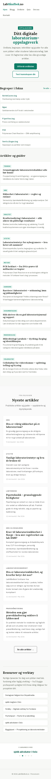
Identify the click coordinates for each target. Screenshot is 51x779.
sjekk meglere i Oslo (13, 702)
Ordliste (20, 9)
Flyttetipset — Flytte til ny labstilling (20, 716)
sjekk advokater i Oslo (14, 722)
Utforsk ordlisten (25, 66)
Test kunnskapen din (25, 74)
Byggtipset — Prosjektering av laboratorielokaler (25, 729)
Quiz (29, 9)
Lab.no (13, 4)
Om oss (36, 9)
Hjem (5, 9)
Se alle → (47, 88)
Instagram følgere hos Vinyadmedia (19, 695)
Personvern (35, 774)
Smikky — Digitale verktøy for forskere (20, 709)
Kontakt (6, 15)
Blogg (12, 9)
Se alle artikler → (25, 649)
